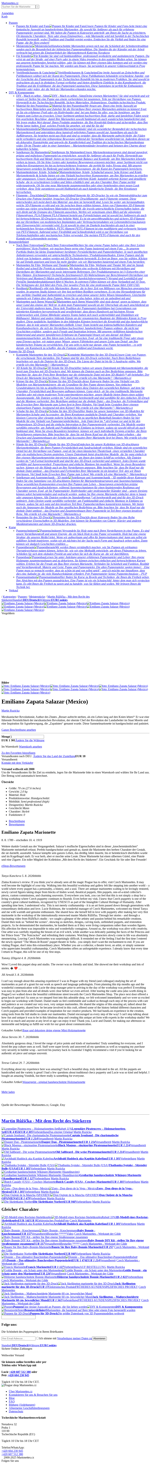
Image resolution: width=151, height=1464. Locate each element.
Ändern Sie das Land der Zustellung (54, 756)
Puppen (13, 22)
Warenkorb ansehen (30, 746)
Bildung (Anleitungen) (22, 1404)
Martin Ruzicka (10, 710)
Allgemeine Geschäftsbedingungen (29, 1408)
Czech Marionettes (80, 1220)
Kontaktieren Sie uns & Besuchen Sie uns (33, 1394)
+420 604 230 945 (18, 1375)
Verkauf (13, 590)
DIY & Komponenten (21, 92)
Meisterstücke (37, 596)
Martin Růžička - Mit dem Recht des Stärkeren (46, 1120)
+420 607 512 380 (20, 1371)
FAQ (12, 1401)
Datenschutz (16, 1411)
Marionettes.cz (9, 3)
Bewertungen (16, 824)
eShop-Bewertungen (13, 865)
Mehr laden (8, 1092)
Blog (12, 1398)
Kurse (12, 527)
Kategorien (9, 596)
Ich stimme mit (65, 1338)
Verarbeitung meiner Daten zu (74, 1338)
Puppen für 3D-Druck (21, 351)
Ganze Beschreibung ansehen (18, 729)
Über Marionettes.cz (20, 1391)
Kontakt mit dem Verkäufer (17, 762)
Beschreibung (17, 821)
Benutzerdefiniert (19, 241)
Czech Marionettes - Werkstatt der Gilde (97, 1233)
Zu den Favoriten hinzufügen (18, 752)
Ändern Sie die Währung (29, 740)
